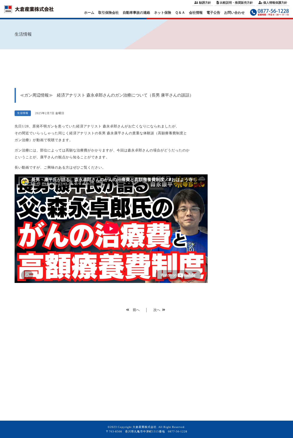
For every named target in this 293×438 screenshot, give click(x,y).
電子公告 (213, 12)
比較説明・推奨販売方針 (236, 2)
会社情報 (196, 12)
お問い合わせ (234, 12)
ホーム (89, 12)
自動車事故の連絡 (136, 12)
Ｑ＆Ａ (180, 12)
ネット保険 (162, 12)
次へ (157, 310)
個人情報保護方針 (275, 2)
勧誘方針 (205, 2)
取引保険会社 (108, 12)
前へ (136, 310)
